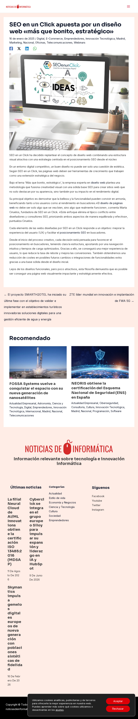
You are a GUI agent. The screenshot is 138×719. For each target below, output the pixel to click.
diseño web (98, 182)
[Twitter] (19, 48)
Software (116, 411)
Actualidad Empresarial (22, 403)
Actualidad (55, 493)
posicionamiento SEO (73, 232)
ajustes (60, 709)
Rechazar (118, 708)
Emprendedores (74, 38)
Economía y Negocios (62, 502)
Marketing (15, 42)
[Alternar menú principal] (128, 6)
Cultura (90, 407)
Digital (40, 38)
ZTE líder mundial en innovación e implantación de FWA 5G (101, 295)
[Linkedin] (27, 48)
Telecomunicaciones (59, 42)
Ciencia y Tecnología (62, 507)
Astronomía (44, 403)
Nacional (28, 42)
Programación (101, 411)
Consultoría (78, 407)
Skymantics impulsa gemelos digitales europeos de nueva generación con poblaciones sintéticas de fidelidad (15, 628)
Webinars (79, 42)
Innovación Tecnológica (100, 38)
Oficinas (40, 42)
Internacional (33, 411)
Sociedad (55, 515)
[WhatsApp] (35, 48)
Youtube (97, 500)
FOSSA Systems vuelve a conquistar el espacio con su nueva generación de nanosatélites (36, 391)
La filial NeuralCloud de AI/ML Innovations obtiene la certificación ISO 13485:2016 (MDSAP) (15, 531)
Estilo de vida (57, 498)
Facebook (98, 496)
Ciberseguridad (109, 403)
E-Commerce (54, 38)
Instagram (98, 509)
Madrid (120, 38)
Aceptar (118, 701)
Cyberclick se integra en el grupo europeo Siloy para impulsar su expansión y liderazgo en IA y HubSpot (36, 534)
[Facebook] (11, 48)
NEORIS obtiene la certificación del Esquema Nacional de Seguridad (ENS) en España (98, 390)
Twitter (96, 505)
